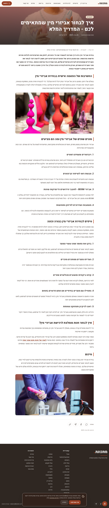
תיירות (50, 490)
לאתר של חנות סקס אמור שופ (35, 340)
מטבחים (67, 475)
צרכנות (50, 484)
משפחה (67, 478)
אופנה (50, 454)
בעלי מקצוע (48, 463)
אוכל (67, 454)
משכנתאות (57, 3)
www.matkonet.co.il (16, 504)
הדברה (50, 466)
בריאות (41, 3)
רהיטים (67, 487)
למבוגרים (89, 17)
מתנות (50, 478)
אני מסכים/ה (75, 502)
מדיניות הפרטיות (54, 498)
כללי (51, 469)
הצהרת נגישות (29, 466)
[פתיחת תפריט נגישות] (104, 503)
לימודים (50, 472)
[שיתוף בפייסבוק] (81, 424)
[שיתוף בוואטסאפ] (86, 424)
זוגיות (67, 469)
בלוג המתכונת (48, 460)
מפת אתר (31, 469)
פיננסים (75, 3)
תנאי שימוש (30, 463)
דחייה (64, 502)
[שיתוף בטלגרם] (75, 424)
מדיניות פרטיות (29, 460)
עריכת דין (83, 3)
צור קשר (26, 3)
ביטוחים (67, 460)
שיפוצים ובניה (65, 490)
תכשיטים (66, 493)
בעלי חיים (66, 463)
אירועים (48, 3)
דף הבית (91, 50)
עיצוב (67, 481)
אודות (33, 3)
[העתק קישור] (70, 424)
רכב (51, 487)
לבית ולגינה (66, 3)
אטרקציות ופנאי (64, 457)
